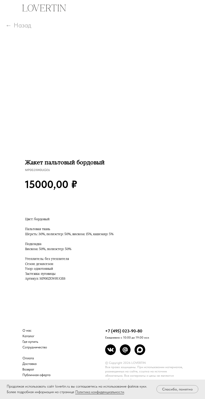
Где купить (30, 342)
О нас (26, 330)
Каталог (28, 336)
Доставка (29, 364)
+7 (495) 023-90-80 (123, 330)
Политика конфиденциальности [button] (99, 392)
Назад (22, 25)
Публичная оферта (36, 375)
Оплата (28, 358)
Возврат (28, 369)
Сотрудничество (34, 347)
